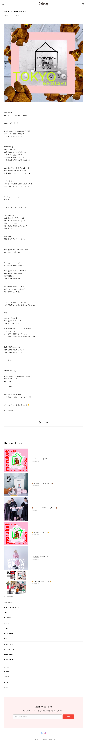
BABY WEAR (8, 654)
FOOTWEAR (8, 633)
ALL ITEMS (8, 602)
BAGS (6, 639)
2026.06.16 (35, 583)
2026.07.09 (35, 534)
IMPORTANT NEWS (15, 11)
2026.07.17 (35, 510)
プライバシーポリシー (36, 739)
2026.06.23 (35, 559)
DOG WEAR (8, 660)
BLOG (6, 682)
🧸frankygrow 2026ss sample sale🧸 (45, 508)
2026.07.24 (35, 461)
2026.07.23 (35, 486)
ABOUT (7, 677)
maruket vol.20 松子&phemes (42, 459)
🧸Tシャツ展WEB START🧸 (42, 581)
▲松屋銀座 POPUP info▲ (41, 557)
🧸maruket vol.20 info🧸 (41, 532)
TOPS (6, 612)
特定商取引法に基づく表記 (50, 739)
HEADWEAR (8, 644)
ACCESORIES (9, 649)
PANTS (6, 623)
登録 (68, 717)
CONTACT (8, 688)
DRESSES (7, 618)
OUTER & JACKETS (11, 607)
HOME (6, 671)
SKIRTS (7, 628)
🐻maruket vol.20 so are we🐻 (42, 483)
